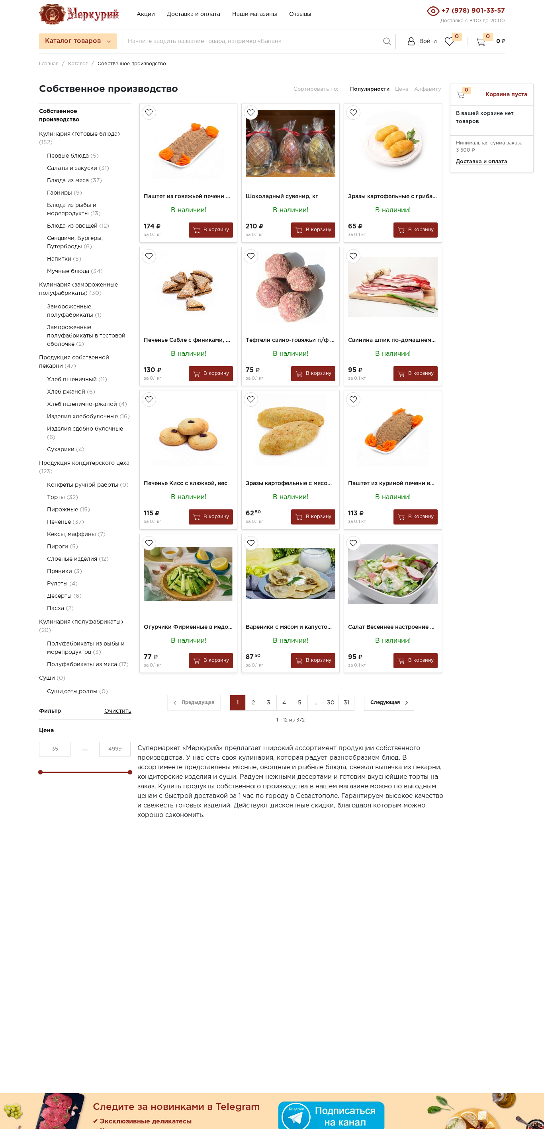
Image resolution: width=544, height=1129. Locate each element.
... (315, 702)
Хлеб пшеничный (77, 379)
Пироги (62, 546)
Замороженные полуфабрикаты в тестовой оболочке (86, 336)
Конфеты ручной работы (88, 485)
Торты (62, 497)
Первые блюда (73, 156)
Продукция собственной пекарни (74, 362)
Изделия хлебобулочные (88, 416)
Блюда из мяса (74, 180)
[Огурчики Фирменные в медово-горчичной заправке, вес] (188, 574)
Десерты (64, 596)
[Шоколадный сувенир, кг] (290, 143)
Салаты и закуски (78, 168)
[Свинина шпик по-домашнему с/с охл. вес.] (393, 287)
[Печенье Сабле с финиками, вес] (188, 287)
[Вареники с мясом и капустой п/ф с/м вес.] (290, 574)
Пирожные (68, 509)
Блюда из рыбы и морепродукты (74, 209)
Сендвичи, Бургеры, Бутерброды (75, 242)
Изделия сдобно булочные (85, 433)
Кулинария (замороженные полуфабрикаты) (78, 289)
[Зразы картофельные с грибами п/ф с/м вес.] (393, 143)
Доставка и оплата (193, 14)
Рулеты (62, 583)
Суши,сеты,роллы (77, 691)
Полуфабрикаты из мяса (88, 664)
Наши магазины (254, 14)
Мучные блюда (75, 271)
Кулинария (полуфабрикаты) (81, 626)
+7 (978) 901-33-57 (473, 11)
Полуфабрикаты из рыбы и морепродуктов (86, 648)
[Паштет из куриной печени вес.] (393, 430)
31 (346, 702)
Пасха (60, 608)
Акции (146, 14)
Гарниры (64, 193)
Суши (52, 678)
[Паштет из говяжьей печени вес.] (188, 143)
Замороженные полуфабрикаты (74, 311)
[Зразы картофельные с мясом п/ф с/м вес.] (290, 430)
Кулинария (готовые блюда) (79, 138)
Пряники (64, 571)
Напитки (64, 259)
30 (331, 702)
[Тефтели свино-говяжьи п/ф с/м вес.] (290, 287)
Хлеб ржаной (71, 392)
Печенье (65, 522)
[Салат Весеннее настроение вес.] (393, 574)
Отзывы (300, 14)
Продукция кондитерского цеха (84, 467)
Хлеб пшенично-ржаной (87, 404)
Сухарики (65, 449)
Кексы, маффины (76, 534)
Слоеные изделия (78, 559)
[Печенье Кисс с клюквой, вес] (188, 430)
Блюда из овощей (78, 226)
